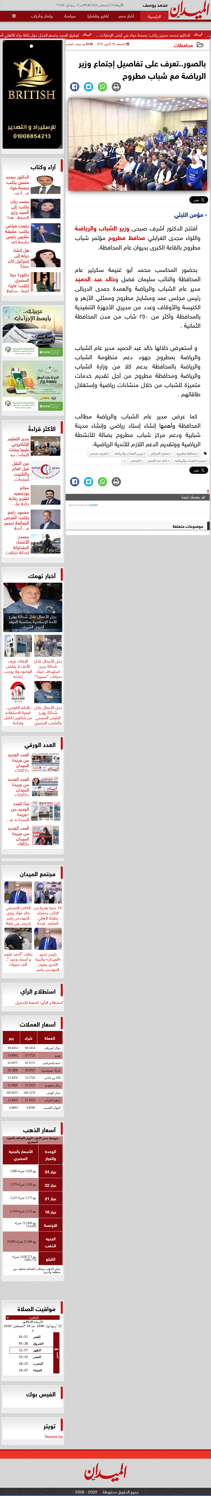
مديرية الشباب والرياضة (190, 460)
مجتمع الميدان (38, 873)
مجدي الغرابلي (159, 453)
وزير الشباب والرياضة (102, 227)
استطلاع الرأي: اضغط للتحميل (39, 1001)
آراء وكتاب (43, 166)
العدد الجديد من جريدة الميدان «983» (18, 835)
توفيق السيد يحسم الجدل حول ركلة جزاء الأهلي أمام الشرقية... (65, 34)
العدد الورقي (40, 744)
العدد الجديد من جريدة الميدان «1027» (18, 761)
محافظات (183, 44)
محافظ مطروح (126, 236)
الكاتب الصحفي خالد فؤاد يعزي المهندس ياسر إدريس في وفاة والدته (18, 917)
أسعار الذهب (39, 1129)
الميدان (135, 460)
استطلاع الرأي (38, 990)
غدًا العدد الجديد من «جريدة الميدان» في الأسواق (34, 810)
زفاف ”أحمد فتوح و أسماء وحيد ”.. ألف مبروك (18, 958)
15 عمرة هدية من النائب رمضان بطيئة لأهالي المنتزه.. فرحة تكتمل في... (48, 917)
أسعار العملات (38, 1023)
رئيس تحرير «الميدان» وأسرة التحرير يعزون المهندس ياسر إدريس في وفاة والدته (48, 966)
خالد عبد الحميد (95, 277)
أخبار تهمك (42, 575)
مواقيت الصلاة (36, 1308)
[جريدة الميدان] (33, 95)
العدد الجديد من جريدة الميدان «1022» (18, 786)
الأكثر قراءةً (42, 428)
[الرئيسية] (154, 16)
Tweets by (54, 1436)
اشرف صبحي (98, 453)
